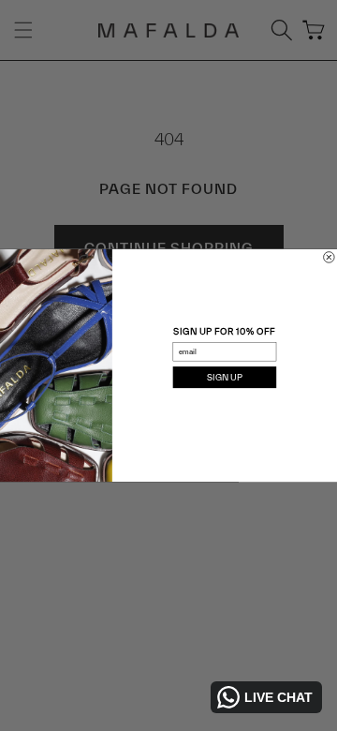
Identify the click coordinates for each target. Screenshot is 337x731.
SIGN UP (224, 376)
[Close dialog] (329, 257)
